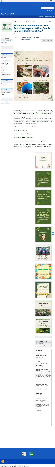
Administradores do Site (49, 16)
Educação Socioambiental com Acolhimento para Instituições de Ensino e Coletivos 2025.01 (32, 28)
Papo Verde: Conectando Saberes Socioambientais (6, 84)
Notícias (19, 21)
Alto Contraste (40, 4)
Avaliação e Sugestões (6, 74)
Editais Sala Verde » (5, 50)
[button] (47, 40)
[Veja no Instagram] (51, 10)
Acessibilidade (33, 4)
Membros (3, 36)
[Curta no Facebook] (45, 10)
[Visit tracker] (7, 102)
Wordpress (22, 465)
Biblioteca (3, 94)
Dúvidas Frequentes (5, 38)
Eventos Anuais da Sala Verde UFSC (6, 61)
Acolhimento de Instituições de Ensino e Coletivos (6, 65)
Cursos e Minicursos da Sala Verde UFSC (6, 68)
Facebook (43, 366)
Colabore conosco (5, 76)
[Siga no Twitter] (47, 10)
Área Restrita (40, 16)
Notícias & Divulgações (6, 40)
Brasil (4, 1)
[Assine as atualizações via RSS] (53, 10)
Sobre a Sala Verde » (5, 35)
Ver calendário (47, 345)
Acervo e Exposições (5, 92)
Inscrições (3, 72)
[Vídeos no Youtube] (49, 10)
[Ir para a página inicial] (15, 22)
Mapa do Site (47, 4)
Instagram (37, 366)
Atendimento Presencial (6, 70)
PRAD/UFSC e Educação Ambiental (6, 58)
